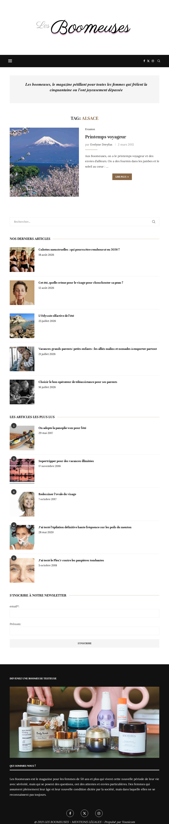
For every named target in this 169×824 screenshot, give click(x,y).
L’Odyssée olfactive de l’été (56, 316)
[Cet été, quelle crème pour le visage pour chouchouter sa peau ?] (22, 292)
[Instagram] (153, 61)
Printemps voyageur (105, 137)
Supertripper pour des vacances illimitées (66, 461)
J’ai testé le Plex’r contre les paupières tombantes (71, 560)
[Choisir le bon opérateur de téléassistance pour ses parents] (22, 392)
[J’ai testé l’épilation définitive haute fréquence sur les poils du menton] (22, 537)
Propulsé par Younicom (119, 822)
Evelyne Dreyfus (101, 144)
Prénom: (15, 624)
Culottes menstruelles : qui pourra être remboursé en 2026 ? (79, 249)
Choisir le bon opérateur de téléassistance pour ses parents (78, 382)
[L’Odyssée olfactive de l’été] (22, 325)
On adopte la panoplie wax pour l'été (62, 428)
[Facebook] (144, 61)
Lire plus (120, 176)
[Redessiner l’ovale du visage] (22, 504)
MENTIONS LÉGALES (86, 822)
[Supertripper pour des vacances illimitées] (22, 471)
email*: (14, 606)
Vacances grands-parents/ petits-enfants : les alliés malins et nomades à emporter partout (98, 349)
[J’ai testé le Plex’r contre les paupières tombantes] (22, 570)
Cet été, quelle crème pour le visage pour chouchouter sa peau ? (81, 282)
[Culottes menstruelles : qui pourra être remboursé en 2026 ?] (22, 259)
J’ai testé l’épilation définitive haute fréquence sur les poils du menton (85, 527)
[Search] (159, 61)
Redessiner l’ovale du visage (57, 494)
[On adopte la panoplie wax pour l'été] (22, 438)
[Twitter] (148, 61)
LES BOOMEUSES (56, 822)
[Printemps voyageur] (44, 162)
